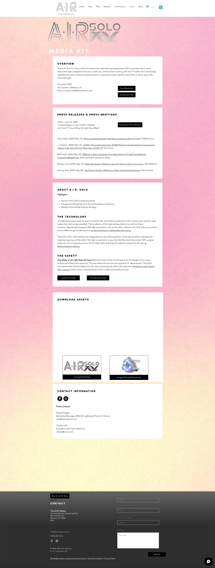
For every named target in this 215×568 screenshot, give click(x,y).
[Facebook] (59, 398)
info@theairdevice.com (81, 90)
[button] (161, 6)
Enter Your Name (124, 495)
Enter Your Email (123, 505)
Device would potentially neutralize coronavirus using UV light (111, 138)
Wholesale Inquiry (57, 558)
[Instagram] (65, 398)
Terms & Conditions (95, 558)
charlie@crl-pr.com (64, 432)
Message (120, 530)
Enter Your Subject (124, 517)
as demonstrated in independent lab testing (111, 230)
